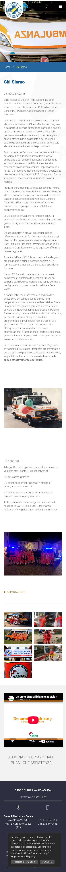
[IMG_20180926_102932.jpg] (18, 653)
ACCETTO (47, 862)
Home (7, 67)
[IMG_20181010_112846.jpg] (48, 653)
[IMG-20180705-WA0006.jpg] (18, 636)
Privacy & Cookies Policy (33, 797)
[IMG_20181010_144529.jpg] (18, 670)
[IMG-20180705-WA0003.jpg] (48, 619)
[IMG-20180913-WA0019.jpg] (48, 636)
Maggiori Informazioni (24, 862)
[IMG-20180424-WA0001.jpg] (18, 619)
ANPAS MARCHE (16, 592)
